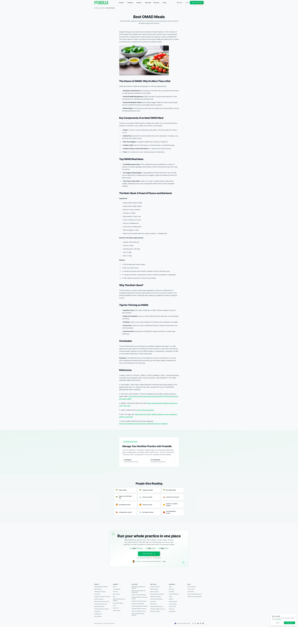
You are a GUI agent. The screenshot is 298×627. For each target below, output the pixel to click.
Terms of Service (191, 586)
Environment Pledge (118, 603)
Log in (187, 2)
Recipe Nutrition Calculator (157, 594)
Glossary (171, 599)
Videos (170, 596)
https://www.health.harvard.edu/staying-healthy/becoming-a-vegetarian (143, 423)
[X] (193, 623)
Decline (277, 622)
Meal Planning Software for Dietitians (138, 587)
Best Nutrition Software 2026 (101, 601)
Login (170, 586)
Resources (156, 2)
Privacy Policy (191, 589)
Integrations (97, 611)
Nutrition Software (99, 599)
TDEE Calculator (154, 589)
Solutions (138, 2)
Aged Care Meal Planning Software (138, 614)
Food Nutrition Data (174, 594)
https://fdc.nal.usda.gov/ (146, 410)
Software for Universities (138, 603)
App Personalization (99, 606)
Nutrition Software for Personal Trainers (139, 597)
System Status (116, 610)
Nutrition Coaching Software (139, 594)
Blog (114, 596)
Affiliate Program (173, 601)
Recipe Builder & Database (101, 586)
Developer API (98, 614)
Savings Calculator (155, 586)
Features (121, 2)
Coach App (97, 594)
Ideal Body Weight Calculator (157, 609)
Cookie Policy (190, 591)
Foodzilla (96, 8)
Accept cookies (289, 622)
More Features (98, 616)
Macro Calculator (154, 591)
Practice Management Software (140, 606)
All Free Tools (153, 604)
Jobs (114, 605)
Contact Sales (172, 606)
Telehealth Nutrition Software (139, 608)
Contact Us (116, 608)
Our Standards (116, 589)
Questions (102, 8)
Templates (130, 2)
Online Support (172, 604)
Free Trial (115, 591)
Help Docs (171, 589)
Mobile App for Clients (99, 591)
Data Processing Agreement (194, 594)
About (114, 586)
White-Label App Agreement (194, 596)
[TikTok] (200, 623)
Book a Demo (116, 594)
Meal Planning (97, 589)
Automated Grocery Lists (100, 604)
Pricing (164, 2)
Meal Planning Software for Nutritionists (138, 591)
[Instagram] (195, 623)
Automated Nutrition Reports (101, 609)
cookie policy (278, 619)
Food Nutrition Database (156, 599)
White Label (148, 2)
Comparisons (172, 611)
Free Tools (171, 609)
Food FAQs (153, 601)
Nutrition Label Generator (156, 606)
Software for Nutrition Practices (102, 596)
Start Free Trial (197, 2)
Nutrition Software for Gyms (139, 611)
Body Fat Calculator (155, 611)
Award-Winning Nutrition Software (119, 599)
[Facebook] (203, 623)
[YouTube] (198, 623)
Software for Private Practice (139, 601)
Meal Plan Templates (155, 596)
